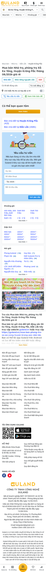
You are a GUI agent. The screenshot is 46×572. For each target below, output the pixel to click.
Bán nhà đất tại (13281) (20, 127)
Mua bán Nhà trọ (8, 409)
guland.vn (24, 329)
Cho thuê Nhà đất (31, 384)
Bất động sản (29, 353)
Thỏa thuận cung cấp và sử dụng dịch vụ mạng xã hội (34, 451)
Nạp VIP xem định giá (10, 379)
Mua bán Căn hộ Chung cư (11, 395)
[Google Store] (23, 436)
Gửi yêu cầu (35, 197)
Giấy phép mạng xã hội (33, 457)
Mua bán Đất (7, 391)
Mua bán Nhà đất (9, 384)
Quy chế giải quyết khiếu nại (33, 462)
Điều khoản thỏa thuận (11, 447)
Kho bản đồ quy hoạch (11, 356)
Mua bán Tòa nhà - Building (9, 404)
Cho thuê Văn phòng (32, 400)
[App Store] (23, 430)
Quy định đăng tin (31, 466)
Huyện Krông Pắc (35, 64)
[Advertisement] (23, 41)
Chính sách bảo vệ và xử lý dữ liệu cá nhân (11, 452)
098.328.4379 (28, 527)
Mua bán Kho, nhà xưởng (12, 400)
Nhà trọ (19, 15)
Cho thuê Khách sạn (32, 412)
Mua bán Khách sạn (10, 412)
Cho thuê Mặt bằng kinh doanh (33, 416)
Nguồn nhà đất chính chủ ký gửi (34, 360)
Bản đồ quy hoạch (9, 353)
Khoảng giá (32, 15)
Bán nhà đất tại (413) (21, 122)
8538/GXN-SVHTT (15, 506)
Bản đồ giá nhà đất (9, 368)
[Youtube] (10, 475)
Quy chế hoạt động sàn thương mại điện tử (33, 445)
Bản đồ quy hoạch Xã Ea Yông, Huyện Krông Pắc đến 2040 (23, 283)
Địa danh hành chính (32, 375)
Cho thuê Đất (29, 391)
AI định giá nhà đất (9, 375)
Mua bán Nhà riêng (9, 387)
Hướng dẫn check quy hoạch (10, 360)
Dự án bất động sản (32, 356)
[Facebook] (4, 475)
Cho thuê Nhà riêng (31, 387)
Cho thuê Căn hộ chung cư (33, 395)
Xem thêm (23, 111)
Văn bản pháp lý (8, 462)
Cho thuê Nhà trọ (31, 409)
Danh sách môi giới (31, 372)
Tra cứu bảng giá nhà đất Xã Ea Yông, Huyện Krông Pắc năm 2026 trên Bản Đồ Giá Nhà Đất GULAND (23, 300)
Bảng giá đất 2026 (9, 372)
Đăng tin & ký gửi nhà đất (34, 365)
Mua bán (5, 15)
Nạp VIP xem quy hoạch (11, 365)
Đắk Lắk (23, 64)
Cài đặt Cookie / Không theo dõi (11, 457)
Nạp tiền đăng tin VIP (32, 368)
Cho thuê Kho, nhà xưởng (31, 404)
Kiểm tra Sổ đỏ (30, 379)
